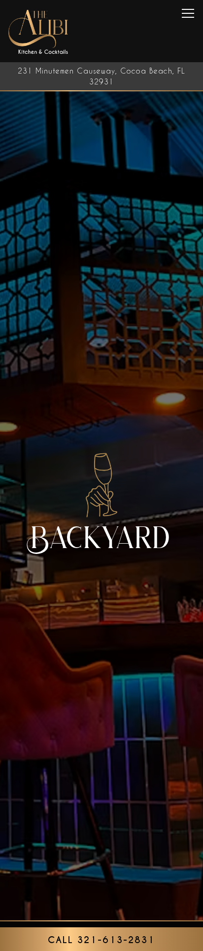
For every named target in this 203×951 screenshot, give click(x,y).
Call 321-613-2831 (101, 940)
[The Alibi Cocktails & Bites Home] (38, 31)
